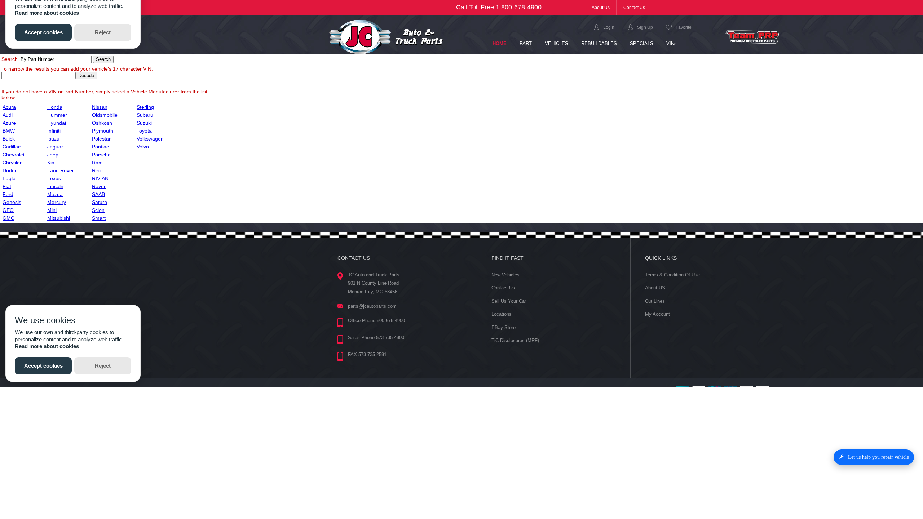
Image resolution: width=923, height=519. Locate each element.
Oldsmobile (105, 115)
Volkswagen (150, 139)
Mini (52, 210)
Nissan (99, 107)
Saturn (99, 202)
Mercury (56, 202)
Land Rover (60, 170)
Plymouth (102, 131)
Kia (50, 162)
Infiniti (54, 131)
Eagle (9, 178)
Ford (8, 194)
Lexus (54, 178)
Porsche (101, 155)
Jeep (52, 155)
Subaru (145, 115)
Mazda (55, 194)
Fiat (7, 186)
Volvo (143, 147)
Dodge (10, 170)
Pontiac (100, 147)
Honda (54, 107)
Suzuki (144, 123)
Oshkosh (102, 123)
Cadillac (12, 147)
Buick (9, 139)
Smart (99, 218)
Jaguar (55, 147)
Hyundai (56, 123)
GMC (8, 218)
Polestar (101, 139)
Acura (9, 107)
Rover (99, 186)
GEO (8, 210)
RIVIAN (100, 178)
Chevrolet (14, 155)
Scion (98, 210)
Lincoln (55, 186)
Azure (9, 123)
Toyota (144, 131)
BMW (9, 131)
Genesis (12, 202)
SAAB (98, 194)
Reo (96, 170)
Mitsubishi (58, 218)
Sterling (145, 107)
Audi (8, 115)
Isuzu (53, 139)
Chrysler (12, 162)
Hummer (57, 115)
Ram (97, 162)
